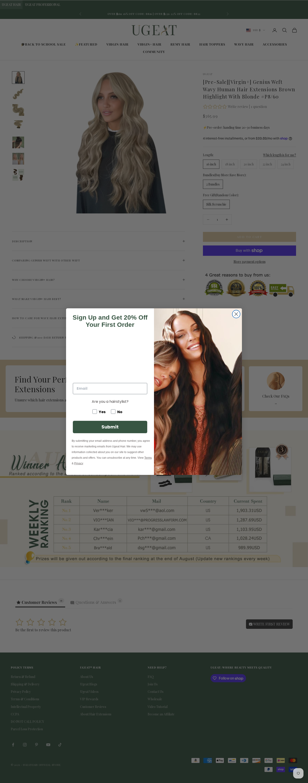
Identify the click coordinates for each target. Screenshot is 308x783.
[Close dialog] (236, 314)
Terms (148, 457)
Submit (110, 427)
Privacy (78, 463)
